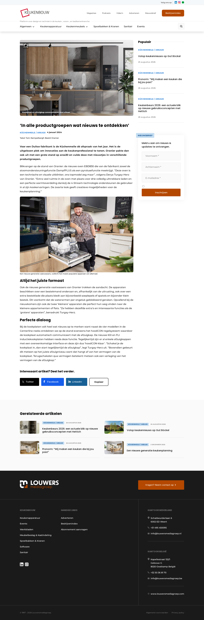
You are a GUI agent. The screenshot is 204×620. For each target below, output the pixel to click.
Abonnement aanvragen (74, 529)
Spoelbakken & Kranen (106, 26)
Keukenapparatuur (51, 26)
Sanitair (128, 26)
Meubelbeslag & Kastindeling (36, 535)
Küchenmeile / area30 (33, 132)
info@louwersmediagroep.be (166, 578)
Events (141, 26)
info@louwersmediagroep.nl (166, 533)
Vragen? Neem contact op (159, 485)
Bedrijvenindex (173, 13)
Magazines (91, 13)
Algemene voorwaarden (157, 612)
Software (25, 546)
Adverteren (134, 13)
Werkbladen (26, 529)
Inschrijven (161, 192)
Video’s (119, 13)
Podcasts (106, 13)
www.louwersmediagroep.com (167, 593)
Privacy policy (178, 612)
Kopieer (98, 381)
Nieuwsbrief (150, 13)
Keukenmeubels (75, 26)
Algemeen (26, 26)
